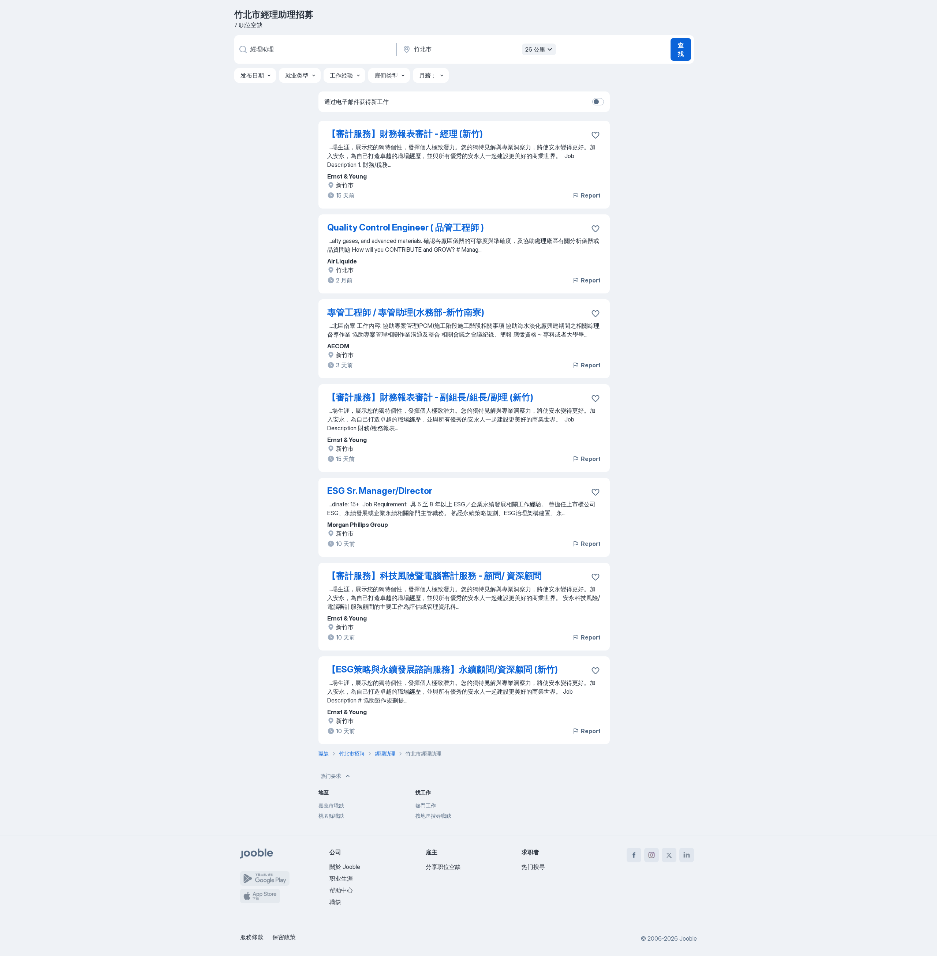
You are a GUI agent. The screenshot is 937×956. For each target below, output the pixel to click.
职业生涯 (341, 878)
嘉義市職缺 (331, 805)
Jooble (688, 938)
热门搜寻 (533, 866)
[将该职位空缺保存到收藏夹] (595, 135)
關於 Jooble (344, 866)
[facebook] (634, 855)
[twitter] (669, 855)
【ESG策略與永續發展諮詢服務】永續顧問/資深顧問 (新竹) (442, 669)
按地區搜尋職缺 (433, 816)
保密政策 (284, 937)
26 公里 (535, 49)
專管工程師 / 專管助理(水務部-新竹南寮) (405, 312)
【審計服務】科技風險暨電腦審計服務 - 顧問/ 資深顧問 (434, 575)
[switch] (598, 101)
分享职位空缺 (443, 866)
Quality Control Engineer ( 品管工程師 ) (405, 227)
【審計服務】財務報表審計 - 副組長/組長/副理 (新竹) (430, 397)
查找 (681, 49)
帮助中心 (341, 890)
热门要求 (331, 776)
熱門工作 (425, 805)
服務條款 (252, 937)
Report (591, 195)
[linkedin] (686, 855)
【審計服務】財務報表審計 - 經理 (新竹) (405, 133)
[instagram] (651, 855)
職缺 (335, 902)
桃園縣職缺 (331, 816)
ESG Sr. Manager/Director (379, 491)
